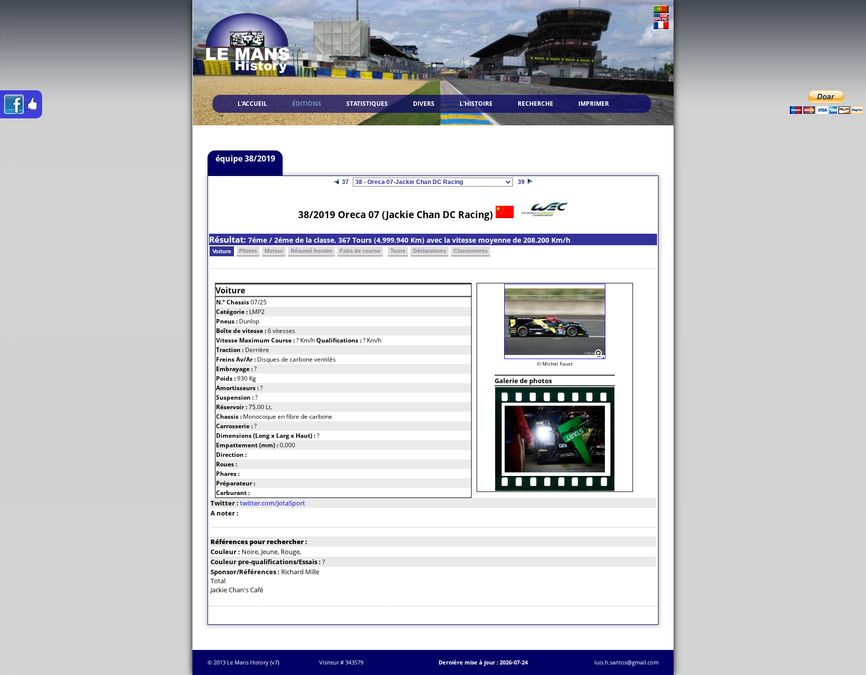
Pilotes (248, 251)
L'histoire (476, 103)
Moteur (274, 251)
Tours (397, 251)
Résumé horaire (311, 251)
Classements (471, 251)
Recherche (535, 103)
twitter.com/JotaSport (272, 503)
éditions (306, 103)
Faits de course (360, 251)
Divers (424, 103)
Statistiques (367, 103)
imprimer (593, 103)
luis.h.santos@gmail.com (626, 662)
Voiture (221, 251)
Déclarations (429, 251)
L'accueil (252, 103)
